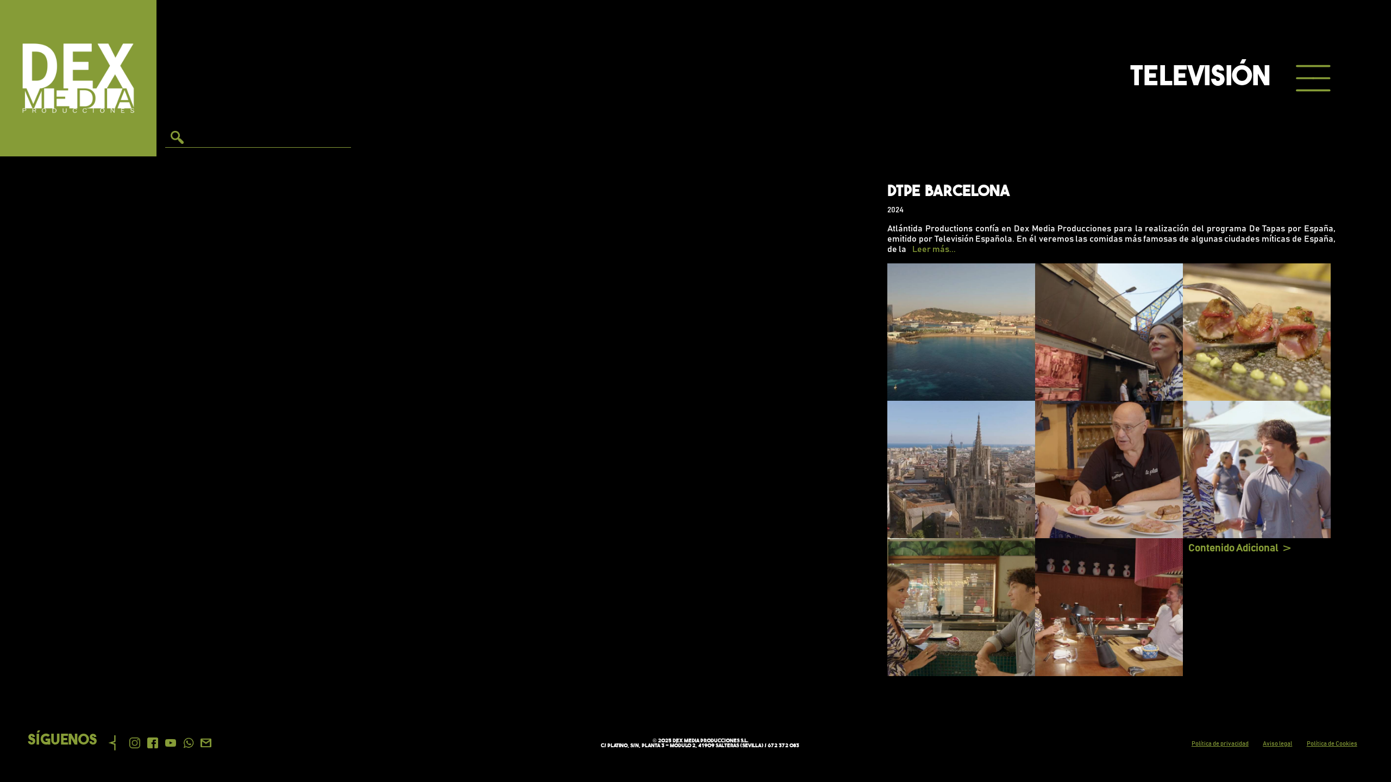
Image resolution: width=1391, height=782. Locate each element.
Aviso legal (1277, 744)
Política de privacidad (1220, 744)
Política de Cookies (1332, 744)
